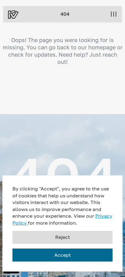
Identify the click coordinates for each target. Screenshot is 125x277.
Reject (62, 237)
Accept (62, 255)
